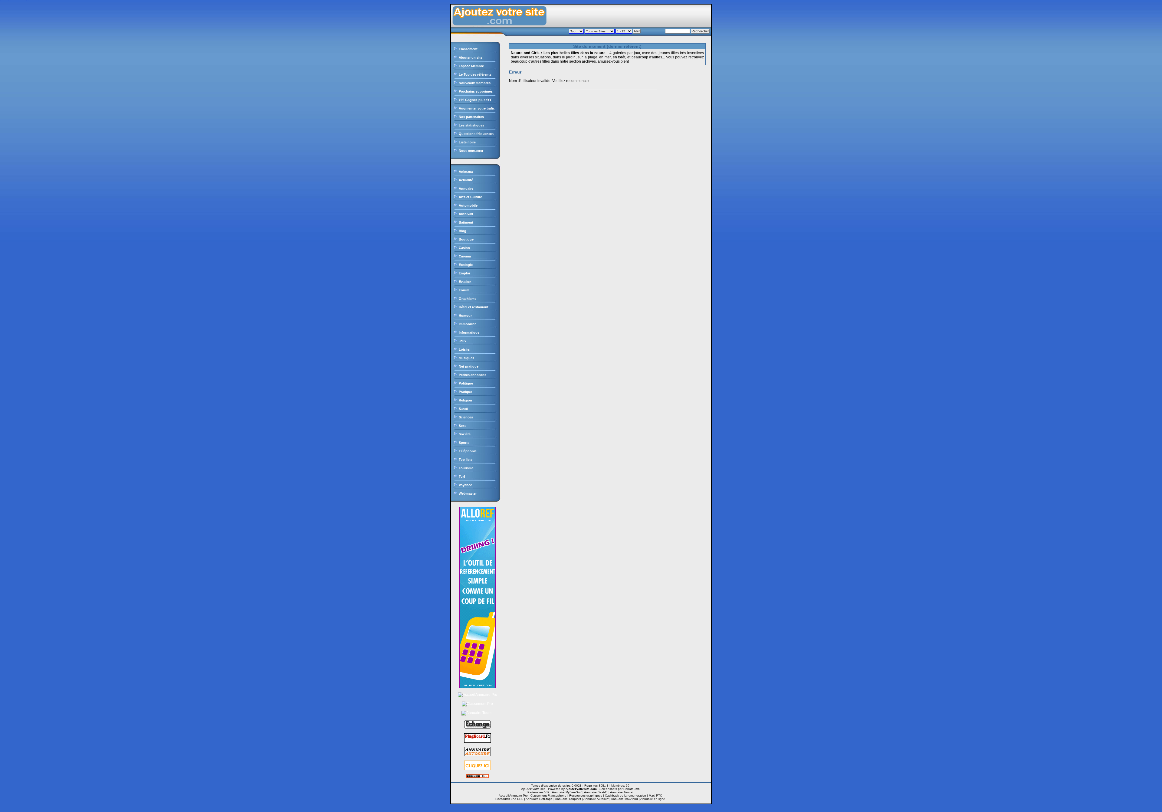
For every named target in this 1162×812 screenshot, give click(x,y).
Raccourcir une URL (509, 799)
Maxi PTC (655, 795)
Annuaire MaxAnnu (624, 799)
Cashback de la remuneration (625, 795)
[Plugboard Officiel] (477, 741)
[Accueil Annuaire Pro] (477, 694)
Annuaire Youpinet (568, 799)
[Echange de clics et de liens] (477, 728)
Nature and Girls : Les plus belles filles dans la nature (558, 53)
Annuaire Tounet (621, 792)
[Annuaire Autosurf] (477, 755)
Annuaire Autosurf (596, 799)
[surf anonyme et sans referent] (477, 776)
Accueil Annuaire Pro (513, 795)
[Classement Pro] (477, 704)
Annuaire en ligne (652, 799)
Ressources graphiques (585, 795)
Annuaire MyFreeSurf (567, 792)
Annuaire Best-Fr (596, 792)
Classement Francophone (548, 795)
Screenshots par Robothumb (619, 789)
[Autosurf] (477, 769)
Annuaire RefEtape (539, 799)
